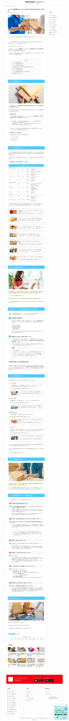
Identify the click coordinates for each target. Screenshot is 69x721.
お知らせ (27, 693)
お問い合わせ (22, 718)
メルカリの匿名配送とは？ (17, 62)
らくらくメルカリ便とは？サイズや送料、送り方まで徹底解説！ (29, 391)
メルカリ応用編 (52, 28)
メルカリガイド (47, 691)
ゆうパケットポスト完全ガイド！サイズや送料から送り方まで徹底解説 (29, 218)
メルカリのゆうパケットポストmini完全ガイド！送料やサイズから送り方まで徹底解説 (29, 211)
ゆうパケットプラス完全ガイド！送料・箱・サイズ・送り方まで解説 (29, 226)
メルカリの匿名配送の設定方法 (18, 65)
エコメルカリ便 (13, 140)
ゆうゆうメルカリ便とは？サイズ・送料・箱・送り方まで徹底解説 (29, 405)
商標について (47, 718)
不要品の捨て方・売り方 (53, 32)
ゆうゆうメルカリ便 (14, 138)
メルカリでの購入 (52, 15)
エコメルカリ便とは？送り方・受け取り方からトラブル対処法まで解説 (29, 249)
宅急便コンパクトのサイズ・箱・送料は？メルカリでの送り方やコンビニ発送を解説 (29, 242)
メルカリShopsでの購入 (53, 17)
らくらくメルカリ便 (14, 136)
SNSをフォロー (29, 700)
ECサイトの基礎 (52, 34)
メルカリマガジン (48, 693)
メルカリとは (28, 691)
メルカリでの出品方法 (12, 698)
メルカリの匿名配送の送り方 (18, 68)
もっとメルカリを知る (30, 698)
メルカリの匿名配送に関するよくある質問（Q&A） (21, 71)
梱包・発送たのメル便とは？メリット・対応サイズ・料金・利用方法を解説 (29, 257)
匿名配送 (10, 12)
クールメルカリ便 (17, 574)
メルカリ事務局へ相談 (29, 591)
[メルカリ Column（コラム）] (34, 2)
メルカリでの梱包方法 (53, 24)
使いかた (27, 696)
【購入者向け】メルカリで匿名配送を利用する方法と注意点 (23, 66)
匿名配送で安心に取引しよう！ (18, 73)
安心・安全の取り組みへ (28, 718)
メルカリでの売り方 (53, 22)
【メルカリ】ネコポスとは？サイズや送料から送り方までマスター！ (29, 233)
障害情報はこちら (41, 718)
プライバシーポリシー (35, 718)
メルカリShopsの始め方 (53, 30)
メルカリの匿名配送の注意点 (18, 69)
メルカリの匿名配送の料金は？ (18, 63)
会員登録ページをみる (49, 680)
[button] (11, 639)
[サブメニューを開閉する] (61, 29)
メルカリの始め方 (52, 19)
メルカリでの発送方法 (53, 26)
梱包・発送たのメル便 (15, 139)
